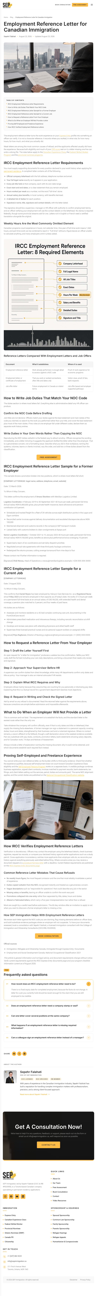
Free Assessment (80, 5)
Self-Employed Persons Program (31, 766)
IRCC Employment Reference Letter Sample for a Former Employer (32, 110)
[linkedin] (23, 1196)
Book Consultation (63, 4)
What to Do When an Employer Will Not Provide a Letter (28, 120)
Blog (11, 17)
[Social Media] (5, 1196)
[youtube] (17, 1196)
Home (6, 17)
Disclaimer (73, 1280)
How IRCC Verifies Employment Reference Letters (26, 127)
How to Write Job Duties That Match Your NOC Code (27, 107)
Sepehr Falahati (10, 36)
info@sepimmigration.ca (17, 1261)
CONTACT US (48, 1145)
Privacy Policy (85, 1280)
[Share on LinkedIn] (24, 1054)
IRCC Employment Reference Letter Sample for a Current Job (30, 114)
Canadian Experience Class (54, 152)
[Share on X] (19, 1054)
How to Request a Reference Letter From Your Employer (28, 117)
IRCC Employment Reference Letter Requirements (26, 104)
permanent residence (12, 171)
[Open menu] (91, 4)
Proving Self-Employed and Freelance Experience (25, 124)
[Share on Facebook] (14, 1054)
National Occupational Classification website (65, 775)
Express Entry (65, 135)
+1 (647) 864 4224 (15, 1256)
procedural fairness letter (33, 863)
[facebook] (11, 1196)
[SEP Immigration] (7, 4)
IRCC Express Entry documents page (24, 865)
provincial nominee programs (30, 155)
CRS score (56, 149)
